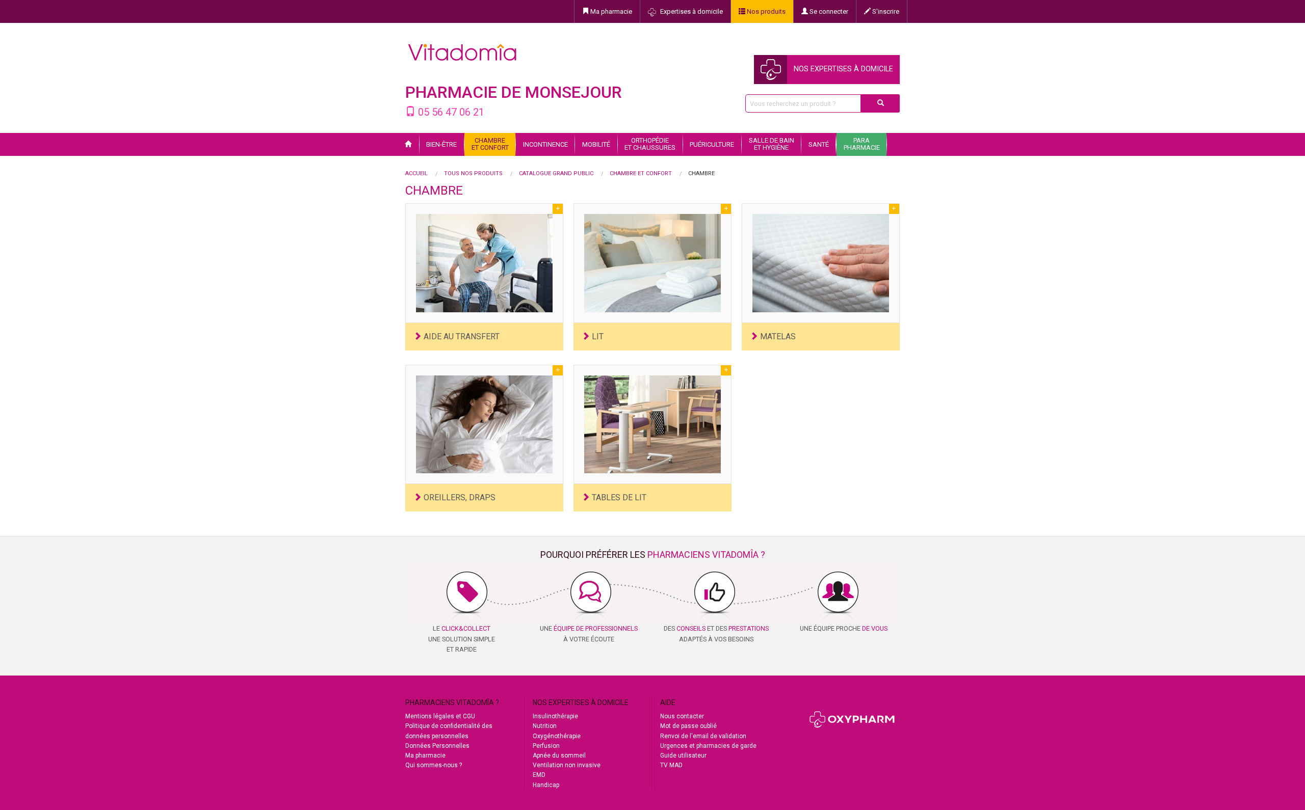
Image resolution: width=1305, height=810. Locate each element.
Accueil (416, 173)
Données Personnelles (437, 745)
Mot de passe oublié (688, 726)
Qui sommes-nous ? (433, 765)
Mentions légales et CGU (440, 716)
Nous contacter (682, 716)
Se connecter (828, 11)
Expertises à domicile (691, 11)
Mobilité (596, 144)
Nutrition (545, 726)
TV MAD (671, 765)
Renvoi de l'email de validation (703, 736)
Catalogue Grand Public (556, 173)
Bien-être (441, 144)
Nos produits (765, 11)
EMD (539, 774)
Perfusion (546, 745)
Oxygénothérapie (557, 736)
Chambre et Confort (641, 173)
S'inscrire (885, 11)
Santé (818, 144)
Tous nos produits (473, 173)
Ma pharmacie (610, 11)
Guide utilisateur (683, 755)
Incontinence (545, 144)
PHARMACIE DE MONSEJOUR (513, 92)
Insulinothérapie (555, 716)
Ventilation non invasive (567, 765)
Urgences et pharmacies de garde (708, 745)
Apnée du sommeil (559, 755)
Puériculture (712, 144)
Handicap (546, 785)
